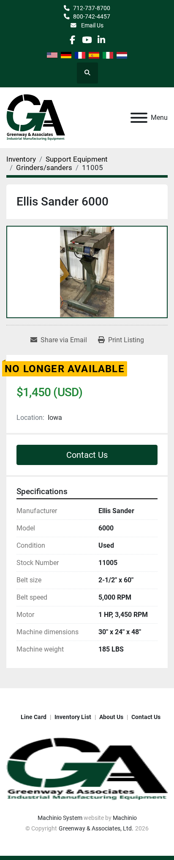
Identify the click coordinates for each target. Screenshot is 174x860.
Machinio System (60, 817)
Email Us (91, 25)
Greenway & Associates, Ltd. (96, 828)
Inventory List (72, 717)
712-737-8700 (91, 8)
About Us (111, 717)
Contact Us (87, 455)
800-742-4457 (91, 16)
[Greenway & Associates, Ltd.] (87, 768)
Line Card (33, 717)
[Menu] (138, 118)
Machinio (125, 817)
